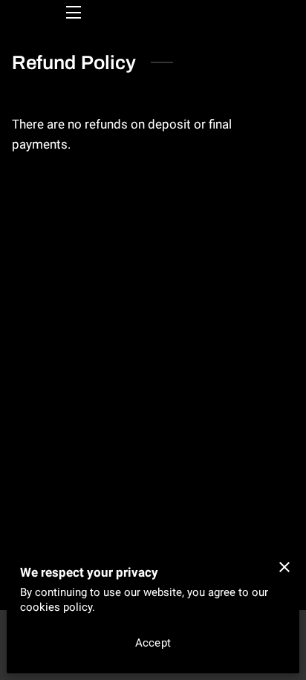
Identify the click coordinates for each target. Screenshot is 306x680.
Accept (153, 643)
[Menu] (72, 12)
